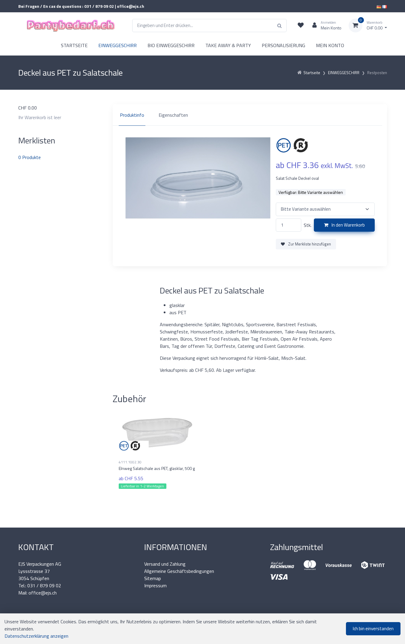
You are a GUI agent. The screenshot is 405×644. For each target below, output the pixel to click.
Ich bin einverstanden (373, 628)
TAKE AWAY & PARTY (228, 45)
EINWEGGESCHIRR (117, 45)
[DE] (379, 6)
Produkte (29, 157)
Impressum (155, 585)
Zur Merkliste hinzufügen (309, 244)
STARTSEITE (74, 45)
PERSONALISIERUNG (283, 45)
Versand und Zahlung (165, 563)
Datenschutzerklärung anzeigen (36, 635)
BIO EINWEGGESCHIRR (171, 45)
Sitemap (152, 578)
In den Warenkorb (348, 224)
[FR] (384, 6)
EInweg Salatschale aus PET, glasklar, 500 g (157, 468)
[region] (250, 115)
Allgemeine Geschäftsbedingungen (179, 571)
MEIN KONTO (330, 45)
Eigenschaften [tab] (173, 115)
